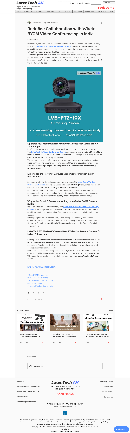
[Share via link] (43, 293)
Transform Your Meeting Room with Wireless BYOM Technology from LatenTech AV (98, 335)
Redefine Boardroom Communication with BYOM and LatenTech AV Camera (32, 335)
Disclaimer (108, 387)
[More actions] (101, 23)
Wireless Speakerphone (26, 402)
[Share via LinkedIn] (38, 293)
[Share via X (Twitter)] (33, 293)
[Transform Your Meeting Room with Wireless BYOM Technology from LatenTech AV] (98, 322)
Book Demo (106, 8)
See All (110, 310)
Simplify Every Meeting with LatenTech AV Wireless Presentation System (65, 335)
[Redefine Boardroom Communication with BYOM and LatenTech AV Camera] (32, 322)
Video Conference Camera (28, 391)
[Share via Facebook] (28, 293)
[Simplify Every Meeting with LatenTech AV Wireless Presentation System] (65, 322)
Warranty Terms (106, 382)
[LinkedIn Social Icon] (65, 413)
